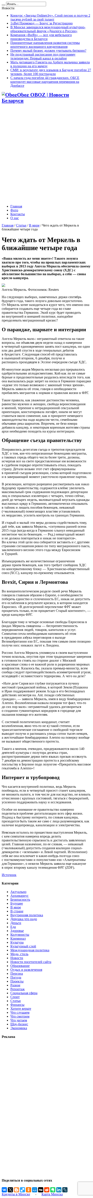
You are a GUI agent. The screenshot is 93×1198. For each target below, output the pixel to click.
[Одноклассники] (28, 1189)
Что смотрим (19, 1016)
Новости (16, 958)
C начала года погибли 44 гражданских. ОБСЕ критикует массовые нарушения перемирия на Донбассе (44, 81)
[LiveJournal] (64, 1189)
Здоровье (17, 931)
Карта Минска (52, 1194)
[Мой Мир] (34, 1189)
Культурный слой (23, 946)
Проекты (17, 981)
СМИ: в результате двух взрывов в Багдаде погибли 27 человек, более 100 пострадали (50, 72)
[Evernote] (52, 1189)
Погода (15, 977)
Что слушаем (19, 1012)
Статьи (21, 225)
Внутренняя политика (26, 915)
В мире (34, 225)
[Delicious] (22, 1189)
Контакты (17, 214)
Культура (17, 942)
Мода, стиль (19, 954)
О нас (14, 218)
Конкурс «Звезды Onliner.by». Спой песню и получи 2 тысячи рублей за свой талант (50, 17)
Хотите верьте (20, 1008)
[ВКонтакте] (4, 1189)
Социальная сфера (23, 993)
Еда (13, 927)
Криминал (18, 938)
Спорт (15, 997)
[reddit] (46, 1189)
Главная (16, 206)
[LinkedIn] (58, 1189)
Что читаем (18, 1020)
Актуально (18, 892)
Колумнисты (19, 934)
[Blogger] (16, 1189)
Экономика (18, 1028)
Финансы (17, 1005)
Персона (16, 973)
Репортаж (17, 989)
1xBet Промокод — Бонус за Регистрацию (41, 23)
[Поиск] (3, 5)
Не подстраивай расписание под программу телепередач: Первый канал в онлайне (42, 56)
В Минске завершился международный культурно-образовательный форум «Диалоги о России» (47, 29)
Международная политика (29, 950)
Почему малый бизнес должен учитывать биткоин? (48, 50)
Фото (14, 210)
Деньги (15, 923)
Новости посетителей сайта (30, 962)
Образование (20, 966)
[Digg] (40, 1189)
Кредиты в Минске (16, 1194)
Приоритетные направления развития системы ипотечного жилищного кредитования (45, 44)
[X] (10, 1189)
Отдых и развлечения (26, 969)
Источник (9, 875)
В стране (16, 911)
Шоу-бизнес (19, 1024)
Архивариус (19, 895)
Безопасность (20, 899)
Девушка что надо (23, 919)
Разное (15, 985)
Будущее (16, 903)
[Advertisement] (46, 154)
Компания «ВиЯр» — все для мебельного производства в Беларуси (41, 37)
